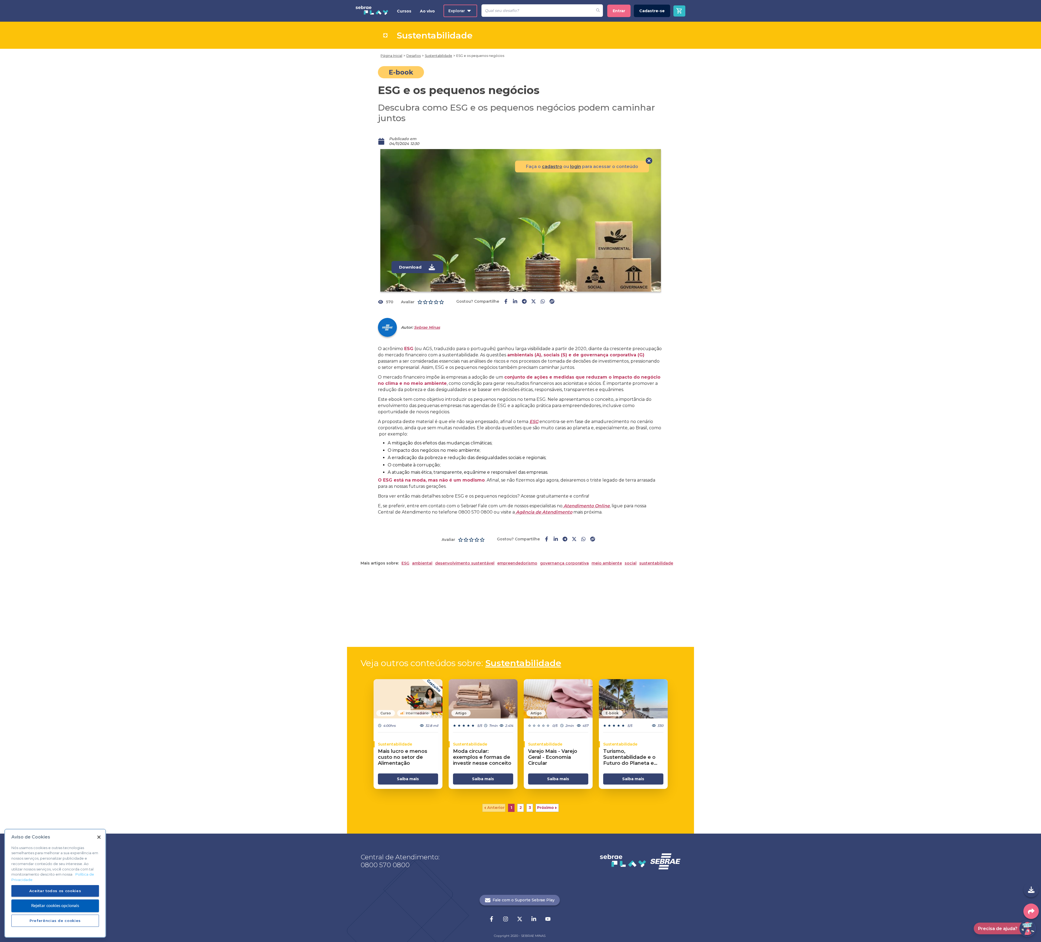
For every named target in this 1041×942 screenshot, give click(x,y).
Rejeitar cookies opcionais (55, 905)
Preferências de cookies (55, 920)
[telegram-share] (524, 302)
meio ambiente (607, 563)
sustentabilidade (656, 563)
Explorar (456, 10)
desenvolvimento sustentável (464, 563)
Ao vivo (427, 11)
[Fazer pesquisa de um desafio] (598, 10)
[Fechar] (99, 837)
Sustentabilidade (523, 663)
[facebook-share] (505, 302)
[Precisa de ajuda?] (1027, 928)
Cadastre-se (652, 10)
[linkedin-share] (515, 302)
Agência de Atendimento (543, 512)
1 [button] (511, 807)
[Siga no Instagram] (505, 919)
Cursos (404, 11)
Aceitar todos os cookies (55, 891)
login (575, 166)
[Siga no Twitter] (519, 919)
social (631, 563)
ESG (533, 421)
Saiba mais (408, 778)
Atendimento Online (586, 505)
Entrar (619, 10)
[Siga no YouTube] (548, 919)
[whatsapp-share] (542, 302)
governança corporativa (564, 563)
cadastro (552, 166)
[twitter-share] (533, 302)
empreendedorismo (517, 563)
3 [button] (530, 807)
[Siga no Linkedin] (533, 919)
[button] (494, 808)
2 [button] (520, 807)
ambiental (422, 563)
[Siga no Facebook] (491, 919)
